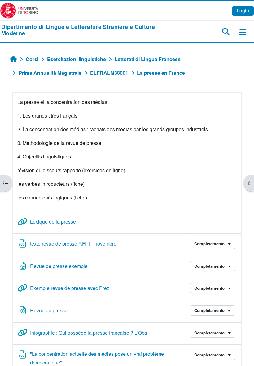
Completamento (210, 244)
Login (243, 10)
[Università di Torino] (19, 10)
